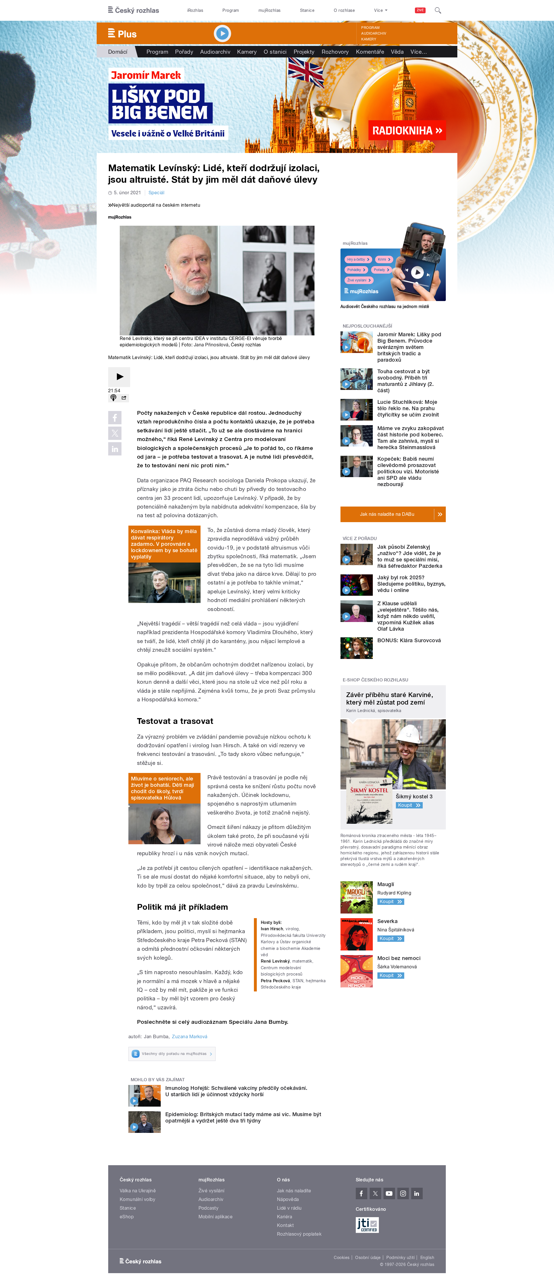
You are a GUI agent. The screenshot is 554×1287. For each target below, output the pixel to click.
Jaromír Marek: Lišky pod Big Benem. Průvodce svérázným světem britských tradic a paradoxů (409, 347)
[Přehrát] (119, 377)
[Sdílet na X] (114, 433)
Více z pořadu (360, 538)
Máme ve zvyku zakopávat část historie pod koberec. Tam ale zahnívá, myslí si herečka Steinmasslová (410, 437)
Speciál (156, 192)
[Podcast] (113, 398)
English (427, 1257)
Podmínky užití (400, 1257)
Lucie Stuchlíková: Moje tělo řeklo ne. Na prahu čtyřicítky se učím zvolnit (408, 408)
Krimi (382, 259)
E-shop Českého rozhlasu (376, 680)
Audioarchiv (373, 33)
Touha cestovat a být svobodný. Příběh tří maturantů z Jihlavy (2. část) (405, 380)
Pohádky (354, 270)
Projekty (304, 51)
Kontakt (285, 1225)
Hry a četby (356, 259)
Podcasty (209, 1208)
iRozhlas (195, 10)
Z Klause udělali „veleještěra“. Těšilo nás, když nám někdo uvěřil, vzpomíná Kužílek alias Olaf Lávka (408, 616)
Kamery (368, 39)
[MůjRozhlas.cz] (119, 218)
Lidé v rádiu (289, 1208)
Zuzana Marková (189, 1036)
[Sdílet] (124, 398)
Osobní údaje (368, 1257)
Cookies (341, 1257)
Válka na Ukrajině (138, 1190)
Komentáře (370, 51)
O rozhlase (344, 10)
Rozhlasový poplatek (299, 1234)
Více (419, 51)
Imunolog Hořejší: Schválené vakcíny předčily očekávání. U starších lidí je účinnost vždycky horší (236, 1091)
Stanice (307, 10)
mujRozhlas (270, 10)
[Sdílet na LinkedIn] (114, 448)
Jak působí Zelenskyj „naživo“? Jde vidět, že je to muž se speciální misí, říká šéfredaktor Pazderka (409, 556)
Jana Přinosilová (211, 345)
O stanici (275, 51)
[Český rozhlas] (133, 10)
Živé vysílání (356, 280)
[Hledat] (438, 10)
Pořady (184, 51)
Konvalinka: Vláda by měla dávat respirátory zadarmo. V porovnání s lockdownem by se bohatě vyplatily (164, 544)
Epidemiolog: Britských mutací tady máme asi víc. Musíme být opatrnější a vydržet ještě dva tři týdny (243, 1117)
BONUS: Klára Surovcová (409, 640)
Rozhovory (335, 51)
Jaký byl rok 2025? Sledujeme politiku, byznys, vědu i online (411, 583)
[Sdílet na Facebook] (114, 417)
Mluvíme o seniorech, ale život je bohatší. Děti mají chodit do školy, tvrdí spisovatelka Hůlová (162, 788)
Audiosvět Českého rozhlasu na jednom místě (384, 306)
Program (230, 10)
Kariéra (284, 1216)
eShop (127, 1216)
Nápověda (288, 1199)
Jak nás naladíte (294, 1190)
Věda (397, 51)
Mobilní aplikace (216, 1216)
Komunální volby (137, 1199)
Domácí (118, 51)
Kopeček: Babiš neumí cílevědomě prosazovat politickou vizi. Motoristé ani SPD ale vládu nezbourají (408, 471)
